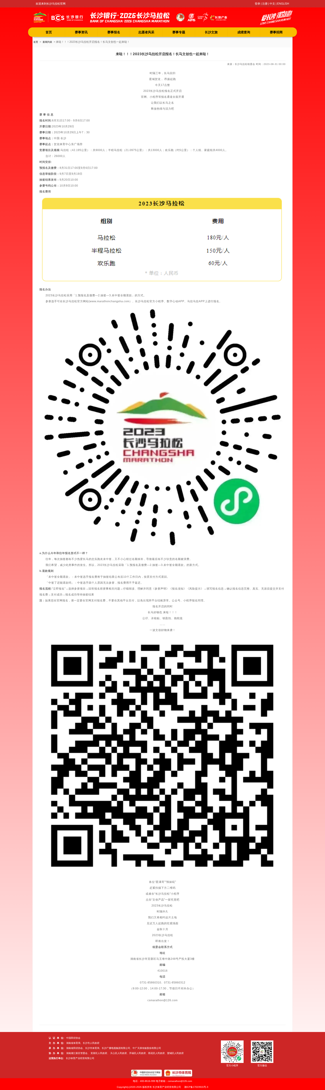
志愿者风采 (146, 32)
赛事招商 (276, 32)
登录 (257, 3)
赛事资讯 (81, 32)
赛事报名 (113, 32)
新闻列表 (47, 42)
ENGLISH (283, 3)
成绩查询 (243, 32)
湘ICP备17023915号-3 (196, 1087)
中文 (272, 3)
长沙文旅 (211, 32)
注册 (265, 3)
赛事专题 (178, 32)
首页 (49, 32)
